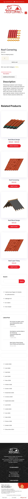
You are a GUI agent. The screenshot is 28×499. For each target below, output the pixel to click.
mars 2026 (8, 380)
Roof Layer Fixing (14, 261)
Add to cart (15, 62)
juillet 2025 (8, 409)
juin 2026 (7, 368)
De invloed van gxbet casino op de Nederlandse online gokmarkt (17, 323)
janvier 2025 (8, 425)
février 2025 (8, 421)
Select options (14, 145)
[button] (26, 13)
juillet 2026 (8, 364)
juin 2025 (7, 413)
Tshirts (16, 67)
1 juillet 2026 (13, 326)
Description (6, 73)
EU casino (7, 302)
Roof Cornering (14, 180)
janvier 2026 (8, 388)
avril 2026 (7, 376)
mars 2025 (8, 417)
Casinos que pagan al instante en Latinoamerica (13, 293)
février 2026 (8, 384)
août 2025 (8, 405)
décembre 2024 (9, 429)
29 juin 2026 (13, 345)
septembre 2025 (9, 400)
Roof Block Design (14, 139)
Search (5, 276)
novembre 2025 (9, 392)
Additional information (9, 77)
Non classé (8, 306)
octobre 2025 (9, 396)
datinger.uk (8, 298)
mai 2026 (7, 372)
